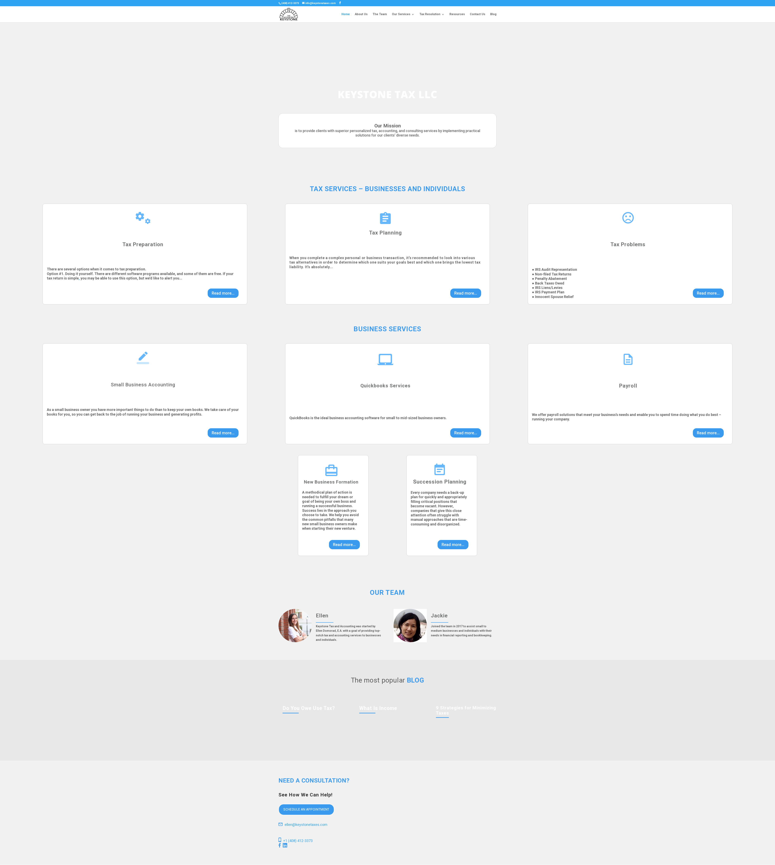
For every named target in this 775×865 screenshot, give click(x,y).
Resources (457, 14)
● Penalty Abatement (549, 278)
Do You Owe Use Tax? (309, 708)
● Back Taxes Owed (548, 283)
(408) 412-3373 (290, 3)
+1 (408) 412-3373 (298, 841)
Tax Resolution (429, 14)
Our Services (401, 14)
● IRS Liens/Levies (547, 288)
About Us (361, 14)
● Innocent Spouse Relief (553, 297)
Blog (493, 14)
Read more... (223, 293)
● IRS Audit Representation (554, 269)
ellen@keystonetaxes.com (306, 824)
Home (345, 14)
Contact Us (477, 14)
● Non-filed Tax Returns (551, 274)
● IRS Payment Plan (548, 292)
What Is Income (378, 708)
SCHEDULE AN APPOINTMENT (306, 809)
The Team (380, 14)
